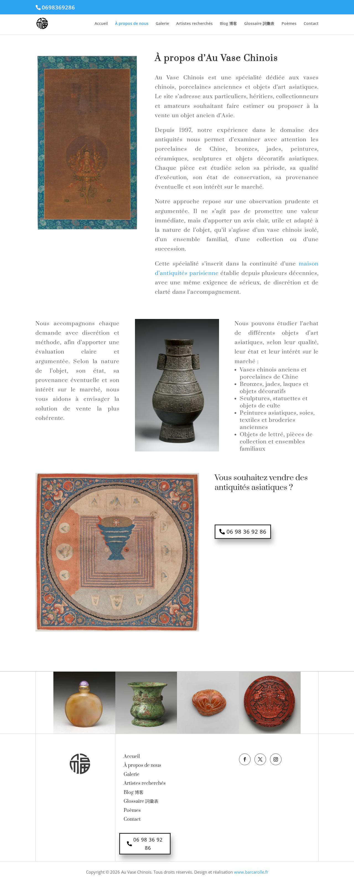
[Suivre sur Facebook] (245, 759)
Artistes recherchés (194, 24)
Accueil (101, 24)
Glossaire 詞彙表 (259, 24)
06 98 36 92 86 (246, 531)
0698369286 (58, 7)
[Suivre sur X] (260, 759)
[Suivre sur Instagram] (276, 759)
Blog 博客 (228, 24)
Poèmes (289, 24)
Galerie (162, 24)
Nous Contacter (243, 509)
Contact (311, 24)
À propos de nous (132, 24)
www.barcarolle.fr (251, 872)
